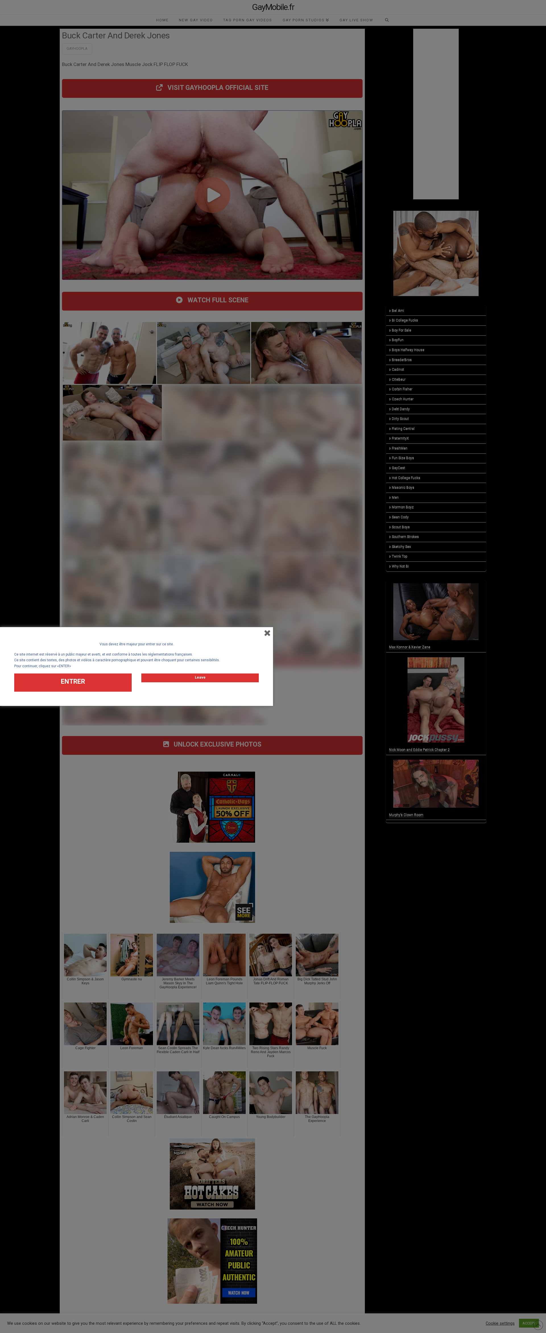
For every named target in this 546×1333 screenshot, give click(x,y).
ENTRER (73, 681)
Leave (200, 677)
